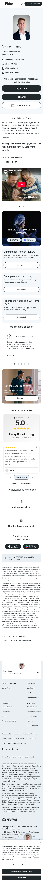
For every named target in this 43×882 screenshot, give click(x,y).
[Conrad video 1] (21, 184)
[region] (21, 861)
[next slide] (27, 206)
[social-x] (16, 162)
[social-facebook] (3, 162)
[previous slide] (16, 206)
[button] (2, 4)
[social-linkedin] (12, 162)
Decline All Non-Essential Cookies (21, 871)
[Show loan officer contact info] (38, 672)
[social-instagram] (7, 162)
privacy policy (26, 857)
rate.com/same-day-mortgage (10, 621)
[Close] (40, 842)
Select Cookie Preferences (21, 865)
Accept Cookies (22, 878)
